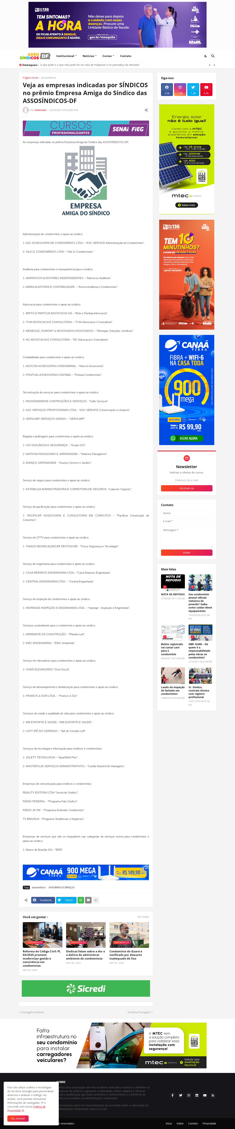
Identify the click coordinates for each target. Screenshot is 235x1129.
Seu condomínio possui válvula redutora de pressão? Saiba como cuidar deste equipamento (200, 603)
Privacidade (209, 1123)
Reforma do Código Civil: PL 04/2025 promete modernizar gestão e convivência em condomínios (42, 958)
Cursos (107, 56)
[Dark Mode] (206, 56)
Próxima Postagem (139, 1012)
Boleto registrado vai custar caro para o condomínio (172, 649)
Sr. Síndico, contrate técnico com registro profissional (199, 692)
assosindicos (48, 77)
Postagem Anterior (32, 1012)
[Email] (88, 900)
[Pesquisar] (213, 56)
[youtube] (205, 1095)
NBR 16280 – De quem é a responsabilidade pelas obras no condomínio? (199, 651)
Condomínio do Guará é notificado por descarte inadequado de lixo (125, 955)
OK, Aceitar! (18, 1118)
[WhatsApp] (80, 900)
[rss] (213, 1095)
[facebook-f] (172, 1095)
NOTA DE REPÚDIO (173, 594)
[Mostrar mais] (96, 900)
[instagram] (189, 1095)
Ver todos (143, 917)
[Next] (214, 65)
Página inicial (30, 77)
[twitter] (181, 1095)
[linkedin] (197, 1095)
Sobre (180, 1123)
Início (169, 1123)
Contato (125, 56)
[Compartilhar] (146, 110)
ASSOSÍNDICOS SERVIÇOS (61, 887)
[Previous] (210, 65)
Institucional (65, 56)
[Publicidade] (86, 128)
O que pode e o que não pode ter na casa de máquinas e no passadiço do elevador (90, 65)
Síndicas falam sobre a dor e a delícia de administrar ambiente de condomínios (85, 955)
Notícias (88, 56)
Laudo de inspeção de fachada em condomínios (173, 691)
